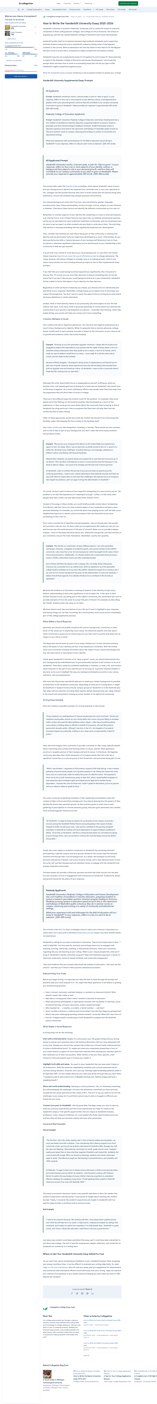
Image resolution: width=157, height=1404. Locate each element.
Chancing (66, 3)
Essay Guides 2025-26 (94, 16)
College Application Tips (122, 1381)
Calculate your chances (128, 3)
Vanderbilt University (108, 16)
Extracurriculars (74, 9)
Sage (58, 3)
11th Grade (121, 9)
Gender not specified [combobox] (13, 60)
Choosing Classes (149, 1381)
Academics (87, 9)
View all (86, 1355)
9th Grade (99, 9)
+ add (35, 65)
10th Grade (110, 9)
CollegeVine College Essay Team (57, 16)
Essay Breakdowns (103, 1335)
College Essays (78, 1381)
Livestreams (47, 1385)
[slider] (34, 47)
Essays (47, 9)
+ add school (11, 39)
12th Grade (132, 9)
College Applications (34, 9)
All (23, 9)
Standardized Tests (59, 9)
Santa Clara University (102, 1325)
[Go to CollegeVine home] (26, 3)
